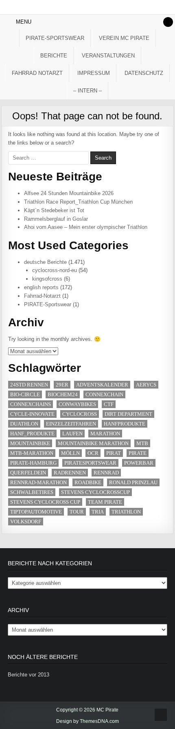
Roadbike (87, 482)
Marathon (105, 433)
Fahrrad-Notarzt (42, 296)
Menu (23, 22)
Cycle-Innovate (32, 414)
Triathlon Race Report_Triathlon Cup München (78, 202)
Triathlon (126, 512)
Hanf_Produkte (32, 433)
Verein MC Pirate (124, 38)
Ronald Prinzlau (133, 482)
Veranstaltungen (108, 56)
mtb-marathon (31, 453)
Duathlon (24, 424)
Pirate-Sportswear (55, 38)
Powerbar (138, 463)
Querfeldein (28, 473)
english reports (41, 287)
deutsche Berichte (45, 262)
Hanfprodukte (124, 424)
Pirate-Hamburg (33, 463)
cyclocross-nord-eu (54, 270)
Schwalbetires (31, 492)
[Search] (168, 22)
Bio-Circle (25, 394)
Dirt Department (128, 414)
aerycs (146, 385)
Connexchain (104, 394)
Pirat (113, 453)
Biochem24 (63, 394)
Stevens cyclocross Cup (45, 502)
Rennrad (106, 473)
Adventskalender (102, 385)
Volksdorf (25, 521)
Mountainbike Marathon (93, 443)
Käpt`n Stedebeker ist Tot (54, 210)
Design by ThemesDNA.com (87, 721)
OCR (93, 453)
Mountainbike (30, 443)
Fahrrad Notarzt (37, 73)
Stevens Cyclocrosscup (95, 492)
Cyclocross (79, 414)
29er (62, 385)
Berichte (53, 56)
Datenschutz (144, 73)
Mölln (70, 453)
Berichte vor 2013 (28, 675)
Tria (98, 512)
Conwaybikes (77, 404)
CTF (109, 404)
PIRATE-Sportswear (47, 304)
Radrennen (70, 473)
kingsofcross (47, 279)
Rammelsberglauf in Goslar (56, 219)
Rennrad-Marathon (38, 482)
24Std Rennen (29, 385)
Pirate (138, 453)
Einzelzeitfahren (71, 424)
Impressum (93, 73)
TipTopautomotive (36, 512)
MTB (142, 443)
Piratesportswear (90, 463)
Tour (77, 512)
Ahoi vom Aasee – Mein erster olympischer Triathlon (85, 227)
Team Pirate (105, 502)
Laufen (72, 433)
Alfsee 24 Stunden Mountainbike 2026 (69, 193)
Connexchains (30, 404)
